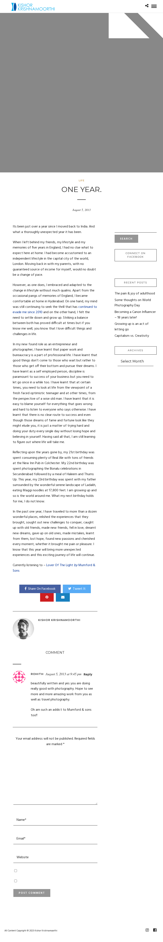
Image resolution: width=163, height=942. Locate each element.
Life (81, 180)
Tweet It (79, 589)
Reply (88, 674)
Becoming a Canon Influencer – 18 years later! (135, 314)
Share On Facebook (41, 589)
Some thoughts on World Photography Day (133, 302)
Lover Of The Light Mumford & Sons (54, 568)
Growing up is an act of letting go (132, 326)
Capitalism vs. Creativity (132, 336)
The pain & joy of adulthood (135, 293)
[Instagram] (147, 930)
